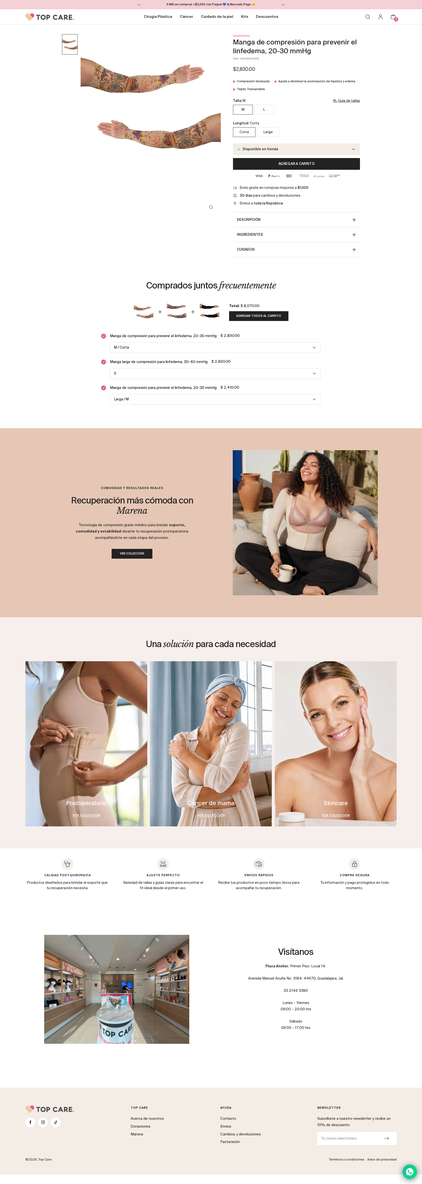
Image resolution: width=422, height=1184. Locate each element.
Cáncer (186, 17)
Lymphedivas (241, 35)
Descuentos (267, 17)
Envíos (225, 1126)
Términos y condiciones (346, 1159)
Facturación (230, 1142)
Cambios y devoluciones (240, 1134)
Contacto (228, 1118)
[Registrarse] (386, 1138)
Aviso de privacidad (382, 1159)
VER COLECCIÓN (132, 553)
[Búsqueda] (367, 16)
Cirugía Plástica (158, 17)
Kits (244, 17)
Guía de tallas (349, 101)
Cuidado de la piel (217, 17)
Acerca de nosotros (147, 1118)
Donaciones (140, 1126)
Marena (137, 1134)
